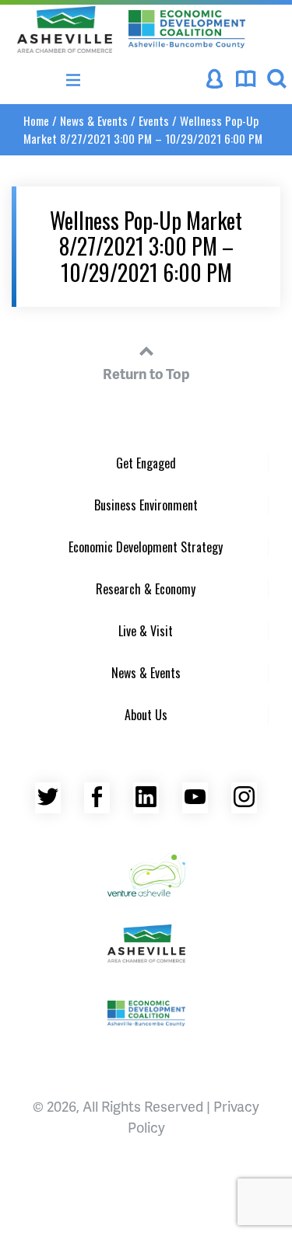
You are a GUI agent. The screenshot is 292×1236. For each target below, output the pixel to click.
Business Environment (146, 505)
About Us (146, 714)
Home (36, 120)
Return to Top (146, 373)
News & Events (94, 120)
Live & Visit (145, 630)
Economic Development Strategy (146, 547)
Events (154, 120)
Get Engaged (146, 463)
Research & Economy (145, 589)
